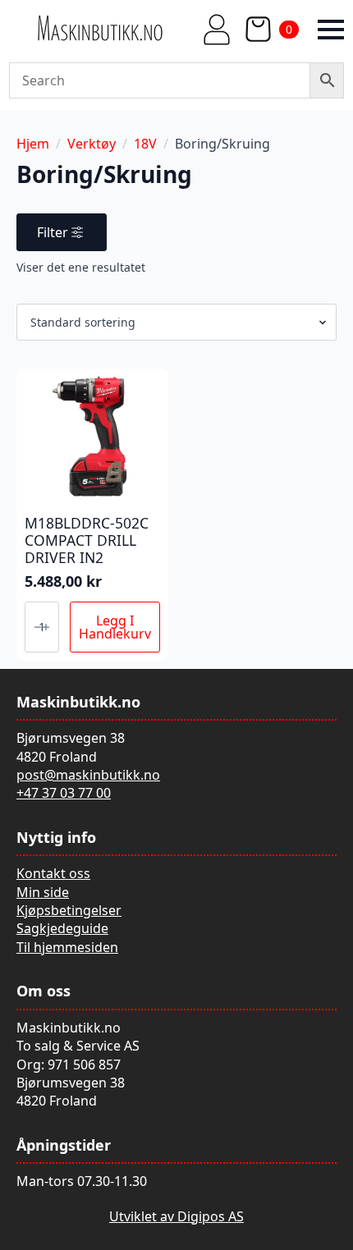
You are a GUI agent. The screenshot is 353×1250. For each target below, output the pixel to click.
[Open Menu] (331, 29)
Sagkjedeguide (62, 928)
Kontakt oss (53, 873)
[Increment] (46, 627)
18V (145, 144)
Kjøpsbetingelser (68, 910)
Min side (42, 892)
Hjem (32, 144)
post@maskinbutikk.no (88, 775)
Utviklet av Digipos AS (176, 1216)
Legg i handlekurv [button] (115, 627)
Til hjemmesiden (67, 947)
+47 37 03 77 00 (63, 793)
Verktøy (91, 144)
